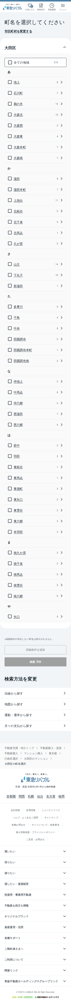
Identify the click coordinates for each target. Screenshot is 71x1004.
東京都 (53, 753)
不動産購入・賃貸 (51, 748)
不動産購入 (11, 753)
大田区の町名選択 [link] (15, 763)
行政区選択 (11, 758)
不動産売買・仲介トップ (19, 748)
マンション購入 (33, 753)
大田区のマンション (36, 758)
